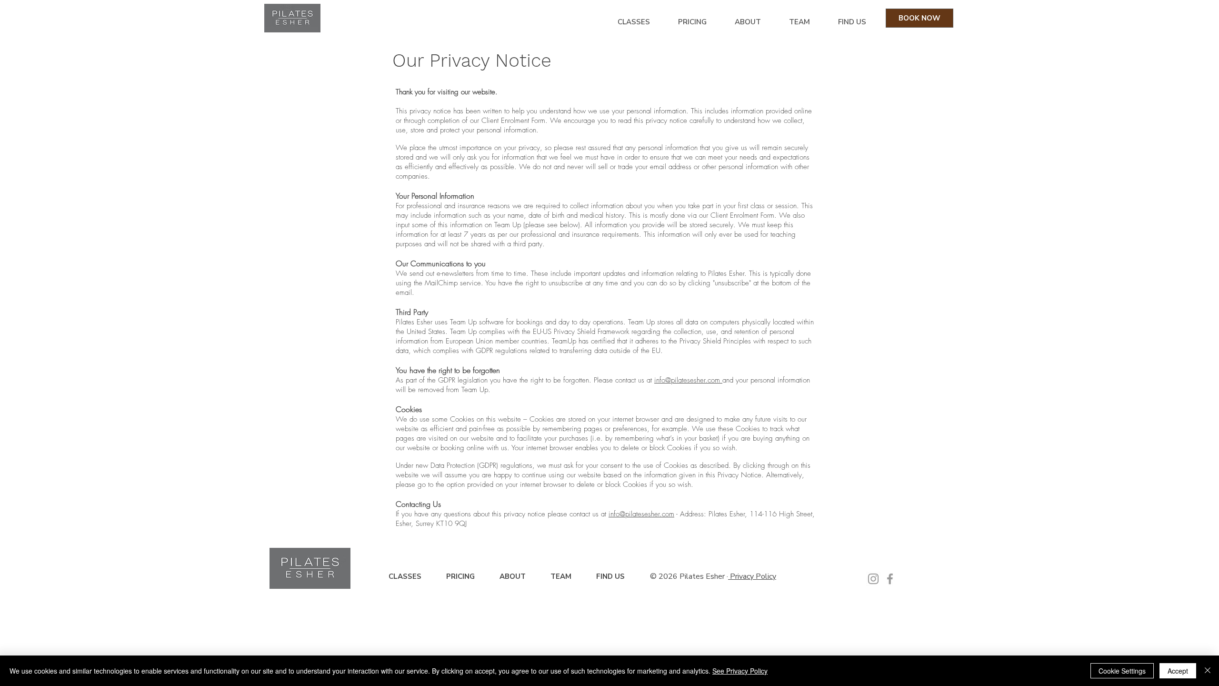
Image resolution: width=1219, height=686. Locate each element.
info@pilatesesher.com (688, 380)
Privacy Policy (752, 576)
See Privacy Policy (740, 671)
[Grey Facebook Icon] (890, 579)
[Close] (1207, 670)
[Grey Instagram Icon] (873, 579)
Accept (1178, 671)
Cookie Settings (1122, 671)
